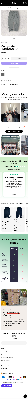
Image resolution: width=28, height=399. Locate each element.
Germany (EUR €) (8, 373)
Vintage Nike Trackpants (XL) (6, 224)
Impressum (4, 368)
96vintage (8, 382)
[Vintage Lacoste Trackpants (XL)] (19, 212)
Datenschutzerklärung (7, 363)
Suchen (3, 355)
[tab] (4, 203)
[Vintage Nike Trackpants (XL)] (7, 212)
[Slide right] (15, 38)
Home (2, 8)
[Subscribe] (25, 343)
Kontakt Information (7, 357)
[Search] (23, 3)
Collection (9, 8)
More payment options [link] (14, 66)
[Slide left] (13, 38)
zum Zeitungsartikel (14, 131)
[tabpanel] (14, 219)
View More (14, 191)
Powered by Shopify (17, 382)
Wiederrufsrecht (5, 360)
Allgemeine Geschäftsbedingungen (11, 366)
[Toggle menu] (1, 3)
